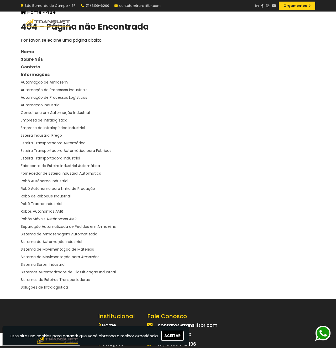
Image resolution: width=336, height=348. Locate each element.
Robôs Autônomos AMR (42, 211)
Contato (278, 22)
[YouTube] (274, 6)
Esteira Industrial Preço (41, 135)
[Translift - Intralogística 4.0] (57, 339)
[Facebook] (262, 6)
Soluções (210, 22)
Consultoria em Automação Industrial (55, 112)
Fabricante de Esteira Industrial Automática (60, 165)
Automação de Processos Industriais (54, 89)
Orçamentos (295, 5)
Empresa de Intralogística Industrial (53, 127)
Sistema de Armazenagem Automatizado (59, 234)
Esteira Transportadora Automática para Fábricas (66, 150)
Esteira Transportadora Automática (53, 143)
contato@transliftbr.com (140, 5)
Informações (35, 74)
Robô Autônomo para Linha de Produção (58, 188)
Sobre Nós (32, 59)
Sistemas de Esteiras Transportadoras (55, 279)
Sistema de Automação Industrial (51, 241)
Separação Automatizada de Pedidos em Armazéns (68, 226)
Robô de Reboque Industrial (46, 196)
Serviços (245, 22)
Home (142, 22)
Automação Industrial (40, 105)
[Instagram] (267, 6)
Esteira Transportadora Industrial (50, 158)
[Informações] (306, 23)
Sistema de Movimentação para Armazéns (60, 256)
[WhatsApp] (321, 333)
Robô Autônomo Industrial (44, 181)
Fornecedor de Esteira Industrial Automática (61, 173)
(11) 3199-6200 (97, 5)
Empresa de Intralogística (44, 120)
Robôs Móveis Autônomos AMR (49, 219)
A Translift (174, 22)
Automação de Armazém (44, 82)
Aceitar (172, 335)
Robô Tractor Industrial (41, 203)
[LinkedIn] (257, 6)
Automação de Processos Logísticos (54, 97)
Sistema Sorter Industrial (43, 264)
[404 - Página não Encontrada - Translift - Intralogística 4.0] (48, 22)
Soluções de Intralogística (44, 287)
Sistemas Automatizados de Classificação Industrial (68, 272)
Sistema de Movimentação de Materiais (57, 249)
